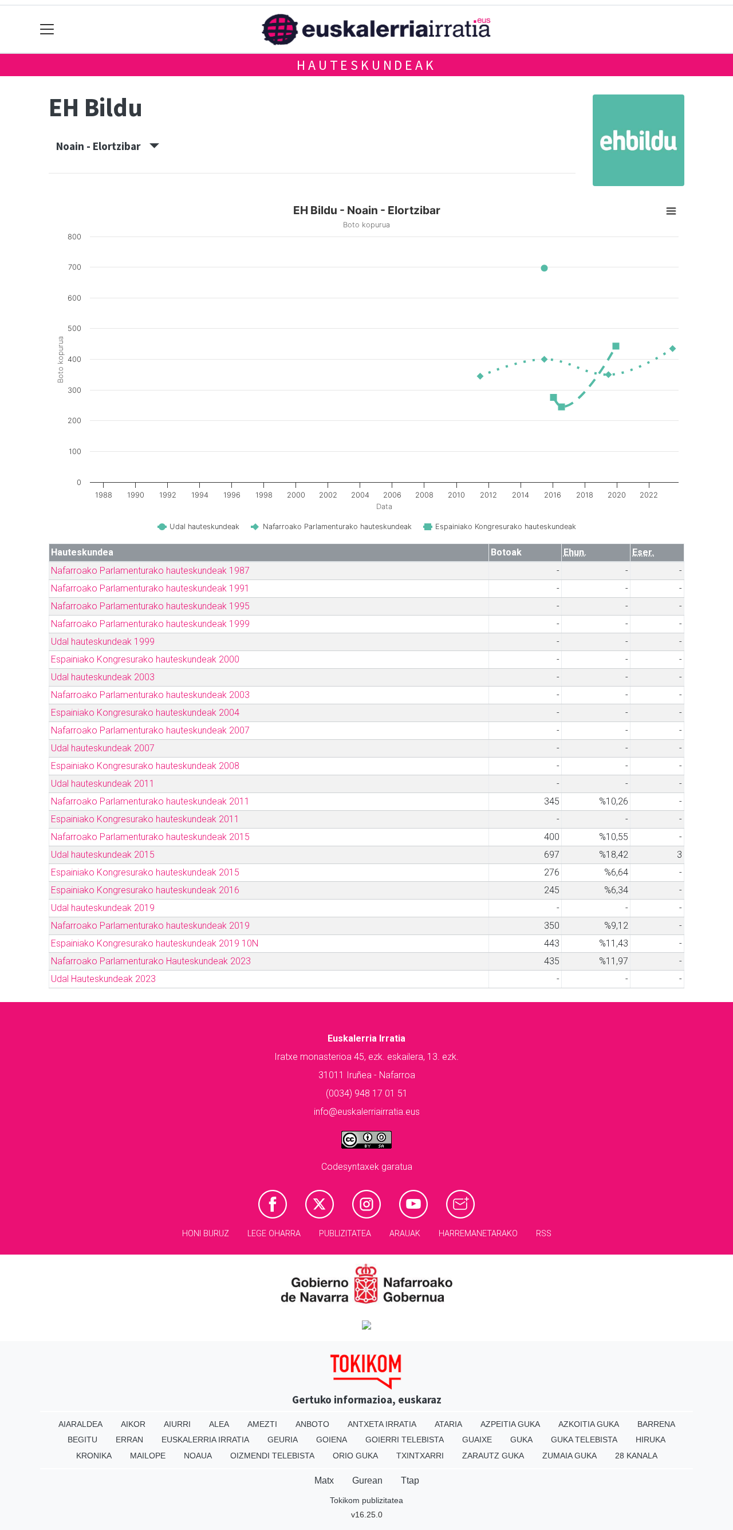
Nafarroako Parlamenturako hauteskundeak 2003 (150, 694)
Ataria (448, 1424)
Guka (521, 1439)
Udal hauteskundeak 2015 (103, 854)
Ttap (410, 1480)
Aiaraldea (80, 1424)
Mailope (147, 1455)
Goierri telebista (404, 1439)
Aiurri (177, 1424)
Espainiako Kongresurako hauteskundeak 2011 (145, 819)
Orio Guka (355, 1455)
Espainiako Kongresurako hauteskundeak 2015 (145, 872)
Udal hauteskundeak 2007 (103, 748)
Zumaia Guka (569, 1455)
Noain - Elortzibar (102, 146)
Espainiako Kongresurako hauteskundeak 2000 (145, 659)
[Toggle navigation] (47, 29)
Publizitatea (345, 1234)
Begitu (82, 1439)
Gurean (367, 1480)
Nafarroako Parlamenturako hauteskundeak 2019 (150, 925)
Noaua (198, 1455)
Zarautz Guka (493, 1455)
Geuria (282, 1439)
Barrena (656, 1424)
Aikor (133, 1424)
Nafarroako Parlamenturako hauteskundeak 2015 (150, 836)
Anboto (312, 1424)
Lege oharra (274, 1234)
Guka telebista (584, 1439)
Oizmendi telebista (272, 1455)
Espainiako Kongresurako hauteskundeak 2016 (145, 890)
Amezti (262, 1424)
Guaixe (477, 1439)
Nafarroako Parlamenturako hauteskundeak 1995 (150, 606)
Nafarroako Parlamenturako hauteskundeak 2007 (150, 730)
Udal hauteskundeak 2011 (103, 783)
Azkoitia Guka (588, 1424)
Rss (543, 1234)
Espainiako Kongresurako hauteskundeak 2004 (145, 712)
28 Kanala (636, 1455)
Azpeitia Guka (510, 1424)
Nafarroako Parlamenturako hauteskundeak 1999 (150, 623)
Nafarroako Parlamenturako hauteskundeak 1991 (150, 588)
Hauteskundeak (366, 65)
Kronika (94, 1455)
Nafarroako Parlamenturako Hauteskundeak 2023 (151, 961)
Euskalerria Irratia (205, 1439)
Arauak (404, 1234)
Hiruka (650, 1439)
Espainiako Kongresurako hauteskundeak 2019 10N (154, 943)
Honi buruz (205, 1234)
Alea (219, 1424)
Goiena (331, 1439)
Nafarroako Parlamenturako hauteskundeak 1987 (150, 570)
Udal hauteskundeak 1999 (103, 641)
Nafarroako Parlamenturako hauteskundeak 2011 (150, 801)
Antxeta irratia (382, 1424)
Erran (129, 1439)
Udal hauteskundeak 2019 (103, 907)
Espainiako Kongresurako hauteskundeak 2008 (145, 765)
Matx (324, 1480)
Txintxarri (420, 1455)
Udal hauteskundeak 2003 (103, 677)
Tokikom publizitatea (366, 1500)
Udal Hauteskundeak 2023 (103, 978)
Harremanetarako (478, 1234)
